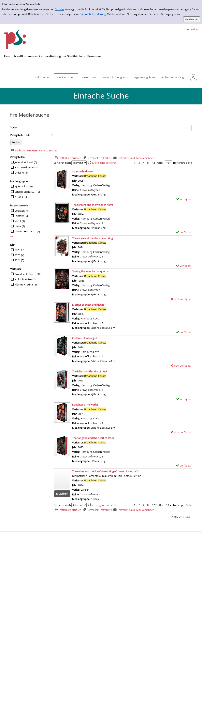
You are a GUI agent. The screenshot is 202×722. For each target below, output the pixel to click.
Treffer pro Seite (182, 162)
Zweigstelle (16, 135)
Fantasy (19, 216)
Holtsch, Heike (23, 279)
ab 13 (18, 221)
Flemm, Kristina (24, 284)
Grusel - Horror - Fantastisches (25, 231)
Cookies (59, 9)
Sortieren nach (62, 162)
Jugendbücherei (24, 162)
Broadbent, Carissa (25, 274)
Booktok (20, 210)
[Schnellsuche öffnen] (193, 77)
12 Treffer (157, 162)
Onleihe (19, 172)
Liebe (18, 226)
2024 (17, 260)
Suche (13, 127)
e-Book (19, 197)
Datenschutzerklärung (93, 14)
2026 (17, 250)
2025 (17, 255)
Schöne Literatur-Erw (25, 191)
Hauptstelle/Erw (24, 167)
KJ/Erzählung (22, 186)
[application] (66, 77)
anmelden (192, 29)
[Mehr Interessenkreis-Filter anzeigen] (11, 236)
